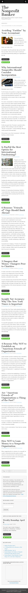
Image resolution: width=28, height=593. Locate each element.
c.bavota (19, 591)
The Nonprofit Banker (10, 11)
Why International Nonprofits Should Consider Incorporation (11, 71)
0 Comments (18, 35)
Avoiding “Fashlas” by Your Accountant (13, 31)
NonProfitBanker (6, 214)
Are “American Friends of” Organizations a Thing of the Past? (13, 396)
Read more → (5, 59)
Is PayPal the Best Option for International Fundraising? (11, 151)
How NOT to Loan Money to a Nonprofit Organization (13, 443)
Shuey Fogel (5, 35)
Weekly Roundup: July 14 (10, 550)
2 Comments (18, 353)
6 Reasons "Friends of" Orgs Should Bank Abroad (13, 210)
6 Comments (16, 156)
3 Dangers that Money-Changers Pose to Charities (13, 264)
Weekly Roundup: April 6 (14, 521)
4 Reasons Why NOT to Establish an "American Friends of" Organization (13, 347)
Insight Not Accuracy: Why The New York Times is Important (13, 301)
